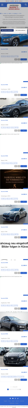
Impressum (22, 401)
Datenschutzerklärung (23, 33)
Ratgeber (5, 401)
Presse (9, 401)
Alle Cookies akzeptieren (7, 30)
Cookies (16, 403)
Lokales (13, 401)
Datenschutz (12, 403)
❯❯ (20, 389)
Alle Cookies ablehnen (20, 30)
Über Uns (17, 401)
